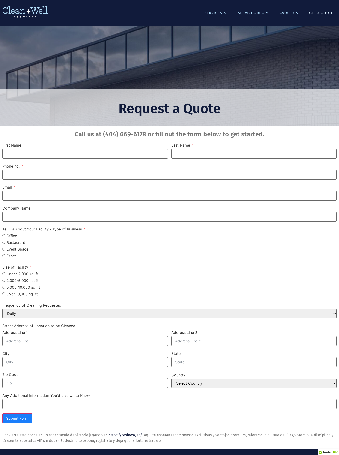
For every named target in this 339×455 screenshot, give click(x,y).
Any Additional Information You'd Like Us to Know (46, 395)
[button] (215, 13)
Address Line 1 (15, 332)
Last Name (180, 145)
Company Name (16, 208)
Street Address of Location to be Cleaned (38, 326)
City (5, 353)
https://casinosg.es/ (125, 435)
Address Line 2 (184, 332)
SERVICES (213, 13)
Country (178, 375)
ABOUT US (289, 13)
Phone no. (11, 166)
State (176, 353)
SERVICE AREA (251, 13)
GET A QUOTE (321, 13)
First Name (11, 145)
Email (7, 187)
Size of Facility (15, 267)
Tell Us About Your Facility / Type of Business (42, 229)
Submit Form (17, 418)
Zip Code (10, 374)
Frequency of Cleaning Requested (31, 305)
